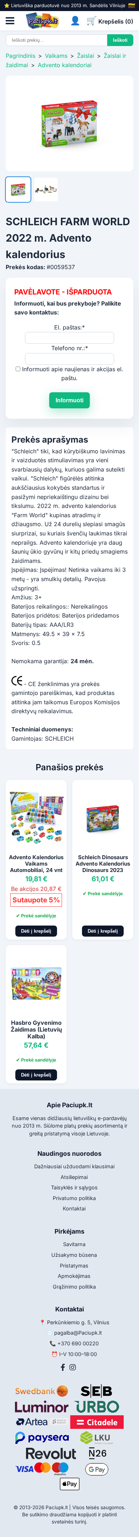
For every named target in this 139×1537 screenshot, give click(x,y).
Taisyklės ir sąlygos (74, 1187)
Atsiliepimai (74, 1177)
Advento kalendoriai (65, 65)
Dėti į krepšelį (36, 931)
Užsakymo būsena (74, 1255)
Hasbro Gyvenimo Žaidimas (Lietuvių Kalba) (36, 1029)
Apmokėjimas (74, 1276)
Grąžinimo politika (74, 1287)
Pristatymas (74, 1266)
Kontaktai (74, 1208)
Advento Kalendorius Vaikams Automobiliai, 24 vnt (36, 863)
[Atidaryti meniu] (10, 20)
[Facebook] (63, 1367)
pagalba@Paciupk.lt (78, 1333)
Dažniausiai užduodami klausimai (74, 1166)
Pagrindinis (20, 55)
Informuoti (69, 400)
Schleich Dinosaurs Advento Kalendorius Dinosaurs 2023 (103, 863)
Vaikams (56, 55)
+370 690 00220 (78, 1343)
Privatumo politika (74, 1198)
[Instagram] (73, 1367)
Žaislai (85, 55)
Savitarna (74, 1244)
